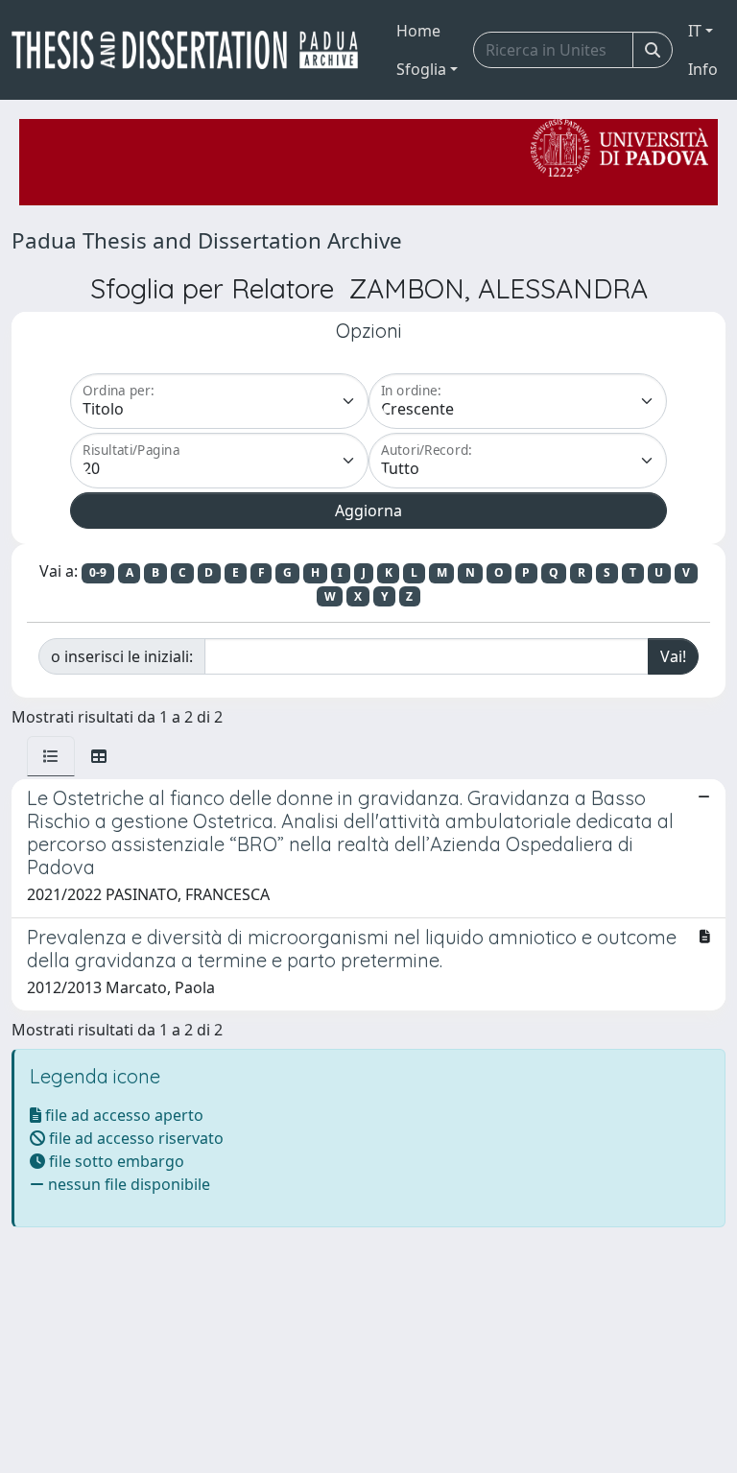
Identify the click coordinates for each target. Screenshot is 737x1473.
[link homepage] (192, 50)
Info (703, 69)
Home (418, 30)
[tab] (51, 756)
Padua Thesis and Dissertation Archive (207, 240)
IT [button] (694, 30)
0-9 (98, 572)
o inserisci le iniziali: (122, 656)
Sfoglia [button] (421, 69)
